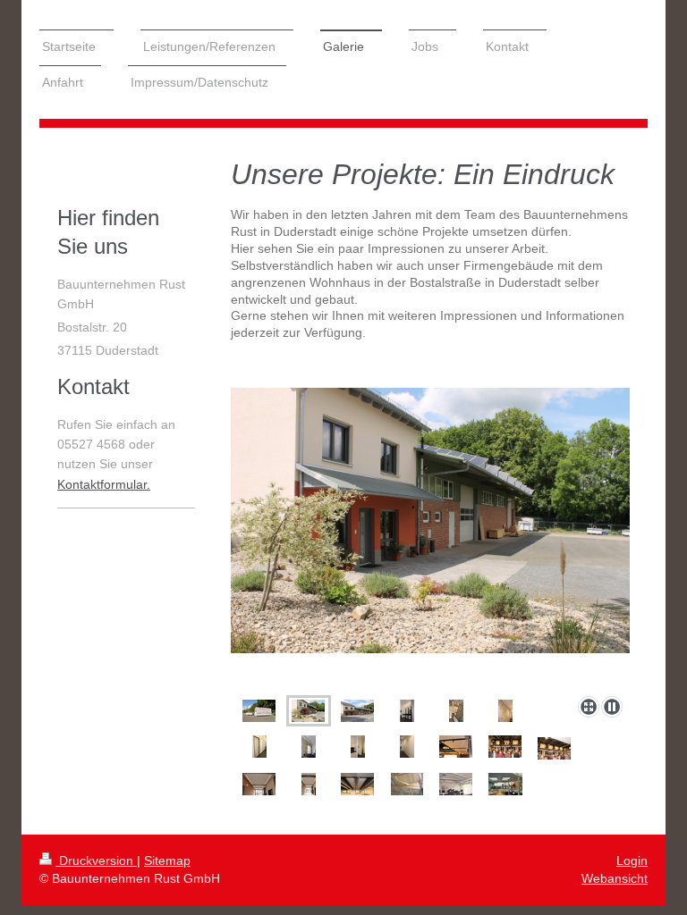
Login (632, 860)
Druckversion (96, 860)
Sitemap (167, 860)
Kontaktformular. (103, 484)
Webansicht (614, 878)
